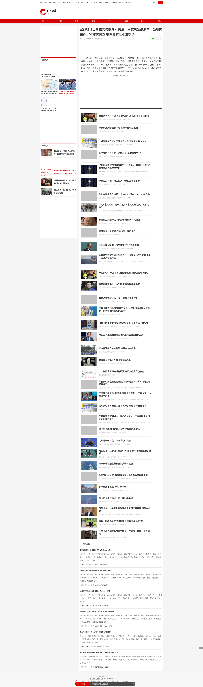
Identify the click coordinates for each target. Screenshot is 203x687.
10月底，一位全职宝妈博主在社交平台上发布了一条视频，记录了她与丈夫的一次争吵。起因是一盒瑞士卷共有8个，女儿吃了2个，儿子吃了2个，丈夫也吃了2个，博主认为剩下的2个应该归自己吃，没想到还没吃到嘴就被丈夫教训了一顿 (120, 557)
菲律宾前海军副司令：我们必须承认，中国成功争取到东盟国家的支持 (124, 417)
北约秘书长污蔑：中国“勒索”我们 (115, 440)
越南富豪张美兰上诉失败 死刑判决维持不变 (119, 284)
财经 (54, 2)
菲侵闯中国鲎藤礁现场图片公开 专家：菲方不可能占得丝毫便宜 (124, 383)
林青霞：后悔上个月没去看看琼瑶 (115, 359)
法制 (100, 2)
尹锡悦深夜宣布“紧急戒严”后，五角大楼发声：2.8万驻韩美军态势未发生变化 (125, 166)
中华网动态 (124, 681)
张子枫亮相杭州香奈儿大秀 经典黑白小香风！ (120, 428)
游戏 (68, 2)
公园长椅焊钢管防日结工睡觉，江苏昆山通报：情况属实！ (124, 532)
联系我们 (93, 681)
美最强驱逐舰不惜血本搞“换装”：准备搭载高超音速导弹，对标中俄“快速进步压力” (124, 309)
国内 (44, 21)
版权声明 (105, 681)
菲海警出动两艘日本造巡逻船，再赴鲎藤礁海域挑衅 (123, 474)
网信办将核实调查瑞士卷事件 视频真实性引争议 (95, 570)
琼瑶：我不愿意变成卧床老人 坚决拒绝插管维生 (121, 521)
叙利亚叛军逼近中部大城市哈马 (114, 486)
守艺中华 (106, 2)
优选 (95, 2)
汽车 (63, 2)
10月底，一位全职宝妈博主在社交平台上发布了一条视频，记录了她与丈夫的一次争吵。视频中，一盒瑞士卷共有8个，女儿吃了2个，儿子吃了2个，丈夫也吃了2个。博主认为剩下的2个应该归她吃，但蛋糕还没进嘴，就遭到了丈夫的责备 (120, 577)
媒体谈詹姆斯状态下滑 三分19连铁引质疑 (118, 127)
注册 (153, 2)
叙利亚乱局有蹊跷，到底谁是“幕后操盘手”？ (120, 152)
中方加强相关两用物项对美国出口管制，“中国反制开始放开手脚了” (125, 394)
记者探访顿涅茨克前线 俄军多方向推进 (117, 348)
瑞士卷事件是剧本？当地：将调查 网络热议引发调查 (97, 611)
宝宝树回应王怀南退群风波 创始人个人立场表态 (121, 371)
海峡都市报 (98, 39)
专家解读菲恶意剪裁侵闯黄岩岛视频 (116, 463)
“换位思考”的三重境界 (100, 682)
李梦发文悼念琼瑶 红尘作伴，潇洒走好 (117, 231)
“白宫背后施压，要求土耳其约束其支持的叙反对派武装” (124, 206)
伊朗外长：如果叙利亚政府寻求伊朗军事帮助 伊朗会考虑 (124, 509)
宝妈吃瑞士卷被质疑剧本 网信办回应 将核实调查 (96, 550)
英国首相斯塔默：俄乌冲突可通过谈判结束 (119, 244)
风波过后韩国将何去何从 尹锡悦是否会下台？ (120, 180)
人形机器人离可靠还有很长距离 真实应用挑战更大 (67, 92)
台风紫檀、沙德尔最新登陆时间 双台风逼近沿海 (49, 92)
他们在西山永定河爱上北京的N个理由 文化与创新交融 (124, 194)
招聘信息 (99, 681)
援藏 (77, 2)
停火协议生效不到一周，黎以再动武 (116, 497)
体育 (93, 21)
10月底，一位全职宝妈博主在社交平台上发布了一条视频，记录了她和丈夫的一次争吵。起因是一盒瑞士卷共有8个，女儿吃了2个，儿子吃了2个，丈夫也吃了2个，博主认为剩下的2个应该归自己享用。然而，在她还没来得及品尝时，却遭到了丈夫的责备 (120, 618)
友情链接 (117, 681)
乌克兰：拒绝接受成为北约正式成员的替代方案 (121, 334)
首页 (41, 2)
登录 (160, 2)
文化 (72, 2)
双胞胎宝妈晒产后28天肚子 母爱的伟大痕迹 (119, 219)
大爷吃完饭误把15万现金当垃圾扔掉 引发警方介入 (122, 141)
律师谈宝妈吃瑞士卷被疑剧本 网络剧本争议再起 (95, 591)
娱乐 (59, 2)
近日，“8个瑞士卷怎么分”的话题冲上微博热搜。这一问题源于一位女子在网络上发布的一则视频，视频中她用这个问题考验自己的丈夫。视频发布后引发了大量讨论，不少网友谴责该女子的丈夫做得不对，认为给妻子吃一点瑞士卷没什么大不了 (120, 639)
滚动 (159, 21)
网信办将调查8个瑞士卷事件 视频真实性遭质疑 (95, 632)
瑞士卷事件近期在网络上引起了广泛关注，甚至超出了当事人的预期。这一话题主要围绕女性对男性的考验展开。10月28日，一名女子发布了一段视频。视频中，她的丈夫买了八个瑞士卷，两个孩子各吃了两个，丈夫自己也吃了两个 (120, 659)
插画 (82, 2)
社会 (76, 21)
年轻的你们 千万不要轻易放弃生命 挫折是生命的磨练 (124, 115)
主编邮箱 (101, 676)
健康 (86, 2)
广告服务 (87, 681)
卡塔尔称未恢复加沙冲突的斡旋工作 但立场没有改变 (123, 323)
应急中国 (114, 2)
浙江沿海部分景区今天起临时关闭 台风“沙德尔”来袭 (49, 76)
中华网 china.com (49, 11)
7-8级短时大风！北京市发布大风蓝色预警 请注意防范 (49, 110)
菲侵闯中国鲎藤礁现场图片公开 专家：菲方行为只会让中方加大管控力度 (124, 256)
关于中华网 (81, 681)
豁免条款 (111, 681)
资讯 (45, 2)
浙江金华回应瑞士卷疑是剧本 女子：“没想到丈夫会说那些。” (100, 652)
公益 (91, 2)
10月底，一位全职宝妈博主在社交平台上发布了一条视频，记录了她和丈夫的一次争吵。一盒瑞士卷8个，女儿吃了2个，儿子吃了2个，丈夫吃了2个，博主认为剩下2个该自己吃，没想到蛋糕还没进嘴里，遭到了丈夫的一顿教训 (121, 598)
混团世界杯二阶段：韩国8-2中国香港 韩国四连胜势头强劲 (125, 452)
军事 (50, 2)
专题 (109, 21)
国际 (60, 21)
